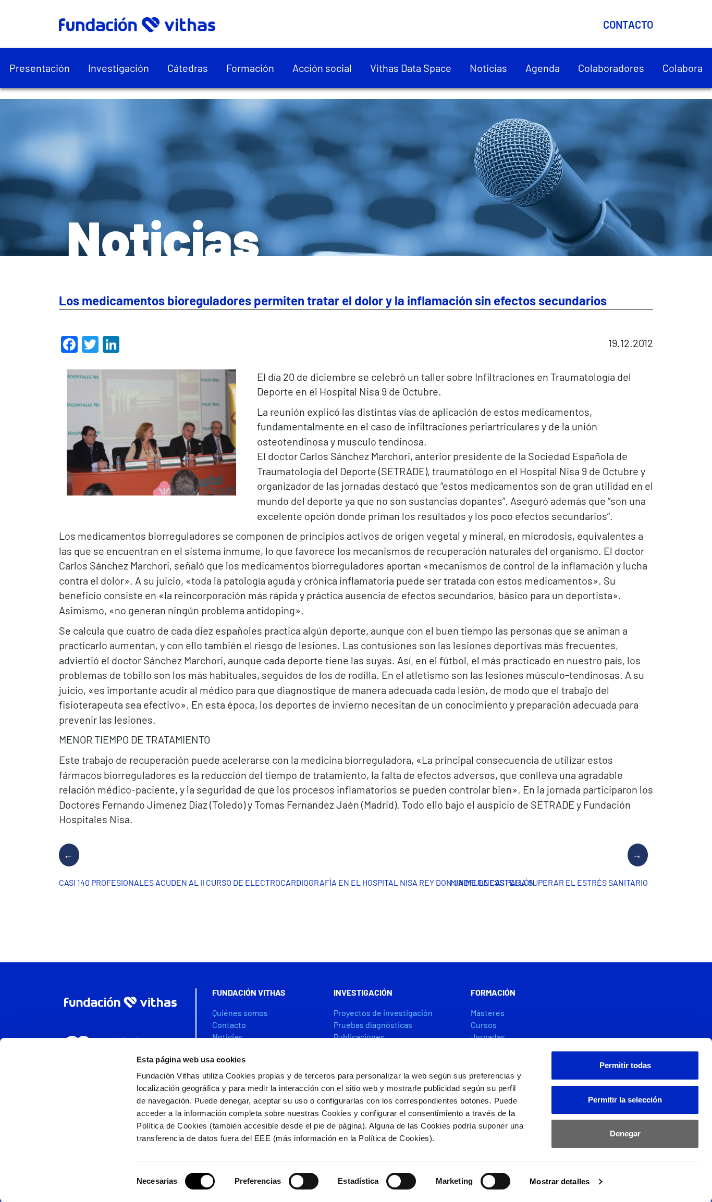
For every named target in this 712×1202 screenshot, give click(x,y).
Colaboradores (611, 67)
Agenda (542, 67)
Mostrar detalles (560, 1181)
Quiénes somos (240, 1013)
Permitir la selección (625, 1099)
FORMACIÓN (493, 992)
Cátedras (187, 67)
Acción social (322, 67)
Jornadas (488, 1037)
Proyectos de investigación (383, 1013)
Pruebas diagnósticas (373, 1025)
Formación (250, 67)
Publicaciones (359, 1037)
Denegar (625, 1133)
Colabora (682, 67)
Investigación (118, 67)
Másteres (488, 1013)
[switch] (303, 1181)
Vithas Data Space (410, 67)
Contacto (628, 24)
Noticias (488, 67)
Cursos (484, 1025)
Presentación (39, 67)
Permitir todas (625, 1065)
